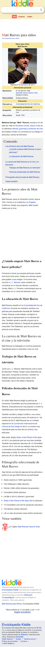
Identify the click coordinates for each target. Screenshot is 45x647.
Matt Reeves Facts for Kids (29, 526)
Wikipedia (24, 634)
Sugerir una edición (22, 612)
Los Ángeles (30, 202)
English (29, 17)
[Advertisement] (22, 25)
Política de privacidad (10, 641)
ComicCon (24, 84)
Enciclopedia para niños (10, 38)
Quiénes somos (30, 639)
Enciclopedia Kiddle (10, 589)
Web (14, 17)
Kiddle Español (7, 639)
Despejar (36, 10)
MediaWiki (19, 637)
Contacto (24, 641)
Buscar (41, 9)
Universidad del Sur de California (28, 104)
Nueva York (33, 92)
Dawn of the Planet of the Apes (29, 437)
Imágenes (21, 17)
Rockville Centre (22, 92)
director (15, 128)
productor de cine (36, 128)
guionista (23, 128)
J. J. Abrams (15, 282)
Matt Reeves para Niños (12, 603)
